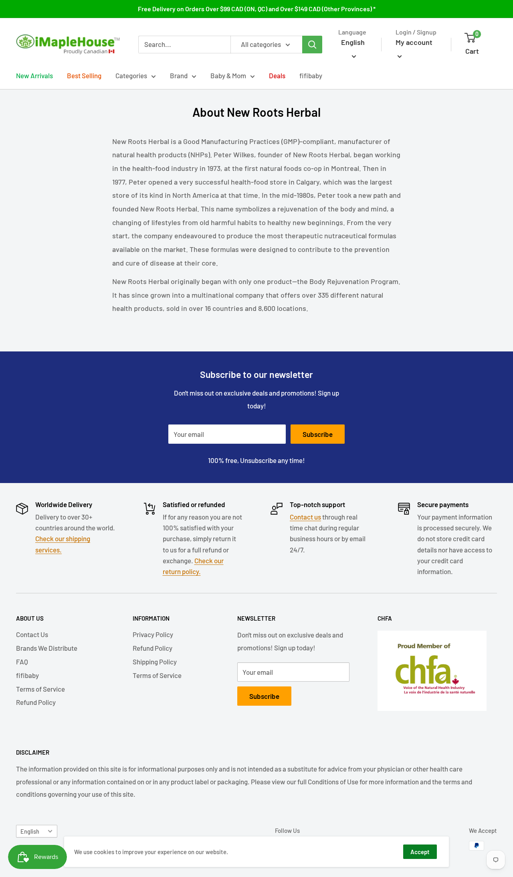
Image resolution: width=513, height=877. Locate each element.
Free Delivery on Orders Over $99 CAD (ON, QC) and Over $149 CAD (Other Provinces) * (257, 8)
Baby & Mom (228, 75)
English (29, 831)
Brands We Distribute (46, 648)
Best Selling (84, 75)
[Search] (312, 44)
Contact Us (32, 634)
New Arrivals (34, 75)
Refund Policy (36, 702)
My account (414, 42)
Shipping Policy (155, 662)
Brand (179, 75)
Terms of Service (40, 689)
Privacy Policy (153, 634)
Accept (420, 851)
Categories (131, 75)
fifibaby (310, 75)
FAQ (22, 662)
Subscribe (318, 434)
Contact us (305, 517)
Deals (277, 75)
